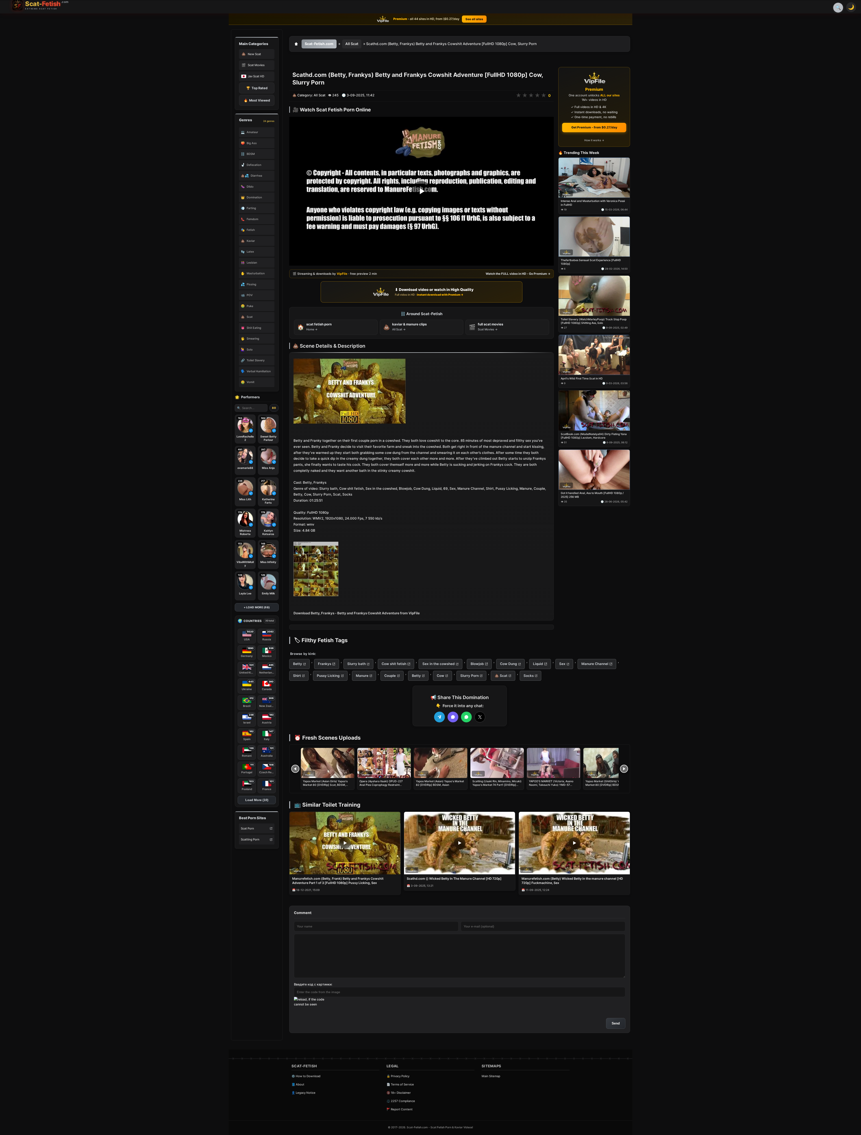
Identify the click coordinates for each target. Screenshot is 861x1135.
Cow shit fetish (394, 664)
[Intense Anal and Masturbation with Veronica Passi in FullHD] (594, 178)
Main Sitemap (491, 1076)
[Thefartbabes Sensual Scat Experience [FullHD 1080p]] (594, 237)
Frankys (324, 664)
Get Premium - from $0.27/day (594, 127)
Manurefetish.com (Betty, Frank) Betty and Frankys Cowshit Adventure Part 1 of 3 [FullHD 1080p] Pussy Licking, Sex (337, 881)
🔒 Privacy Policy (398, 1076)
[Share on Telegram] (439, 717)
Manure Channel (594, 664)
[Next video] (624, 769)
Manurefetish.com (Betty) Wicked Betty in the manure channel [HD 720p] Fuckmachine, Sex (572, 881)
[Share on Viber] (453, 717)
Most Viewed (257, 100)
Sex (562, 664)
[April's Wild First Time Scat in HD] (594, 355)
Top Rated (256, 88)
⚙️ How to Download (305, 1076)
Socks (529, 676)
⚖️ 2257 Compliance (401, 1101)
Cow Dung (508, 664)
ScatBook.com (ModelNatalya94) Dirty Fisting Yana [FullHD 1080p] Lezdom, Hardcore (594, 435)
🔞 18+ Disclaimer (399, 1092)
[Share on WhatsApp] (466, 717)
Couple (390, 676)
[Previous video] (295, 769)
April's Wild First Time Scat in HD (582, 378)
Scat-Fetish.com (319, 43)
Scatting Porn (250, 839)
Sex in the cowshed (438, 664)
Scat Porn (247, 828)
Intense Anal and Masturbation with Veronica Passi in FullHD (593, 202)
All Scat (351, 43)
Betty (297, 664)
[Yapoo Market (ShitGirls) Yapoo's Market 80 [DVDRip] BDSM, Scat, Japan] (610, 763)
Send (616, 1023)
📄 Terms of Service (400, 1084)
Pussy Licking (328, 676)
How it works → (594, 140)
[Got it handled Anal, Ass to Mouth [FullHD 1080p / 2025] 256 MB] (594, 470)
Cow (440, 676)
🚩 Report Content (400, 1109)
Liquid (538, 664)
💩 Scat (501, 676)
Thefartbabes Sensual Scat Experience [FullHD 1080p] (591, 262)
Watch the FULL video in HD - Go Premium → (518, 274)
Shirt (297, 676)
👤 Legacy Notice (303, 1092)
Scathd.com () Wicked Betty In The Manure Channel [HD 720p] (454, 878)
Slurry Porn (469, 676)
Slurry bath (356, 664)
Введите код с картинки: (313, 984)
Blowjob (477, 664)
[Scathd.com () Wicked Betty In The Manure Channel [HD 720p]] (459, 843)
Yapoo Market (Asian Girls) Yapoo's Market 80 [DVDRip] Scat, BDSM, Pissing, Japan (325, 785)
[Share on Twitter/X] (479, 717)
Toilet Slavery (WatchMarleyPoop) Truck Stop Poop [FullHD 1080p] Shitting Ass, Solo (593, 321)
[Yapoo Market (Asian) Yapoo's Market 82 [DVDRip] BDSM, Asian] (440, 763)
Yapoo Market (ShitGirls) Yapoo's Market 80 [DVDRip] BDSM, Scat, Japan (606, 785)
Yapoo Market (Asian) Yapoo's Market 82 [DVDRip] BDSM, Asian (440, 783)
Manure (362, 676)
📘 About (297, 1084)
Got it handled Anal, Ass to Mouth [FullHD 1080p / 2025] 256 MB (592, 495)
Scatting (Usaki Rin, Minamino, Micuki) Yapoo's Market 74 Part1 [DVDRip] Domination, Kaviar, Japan (497, 785)
